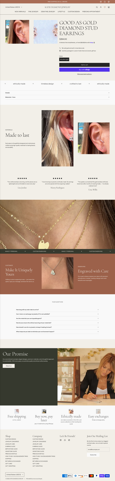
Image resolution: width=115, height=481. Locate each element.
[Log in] (101, 7)
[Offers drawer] (105, 7)
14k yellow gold (64, 59)
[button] (7, 274)
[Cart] (109, 7)
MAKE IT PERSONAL (50, 251)
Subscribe (93, 455)
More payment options (84, 74)
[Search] (97, 7)
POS (27, 478)
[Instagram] (101, 2)
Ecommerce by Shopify (36, 478)
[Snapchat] (105, 2)
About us (9, 366)
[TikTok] (109, 2)
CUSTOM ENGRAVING (21, 251)
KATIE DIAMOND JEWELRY (57, 7)
